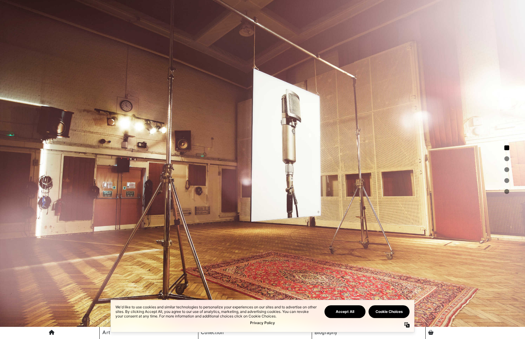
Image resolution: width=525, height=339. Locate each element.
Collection (212, 333)
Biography (325, 333)
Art (106, 333)
